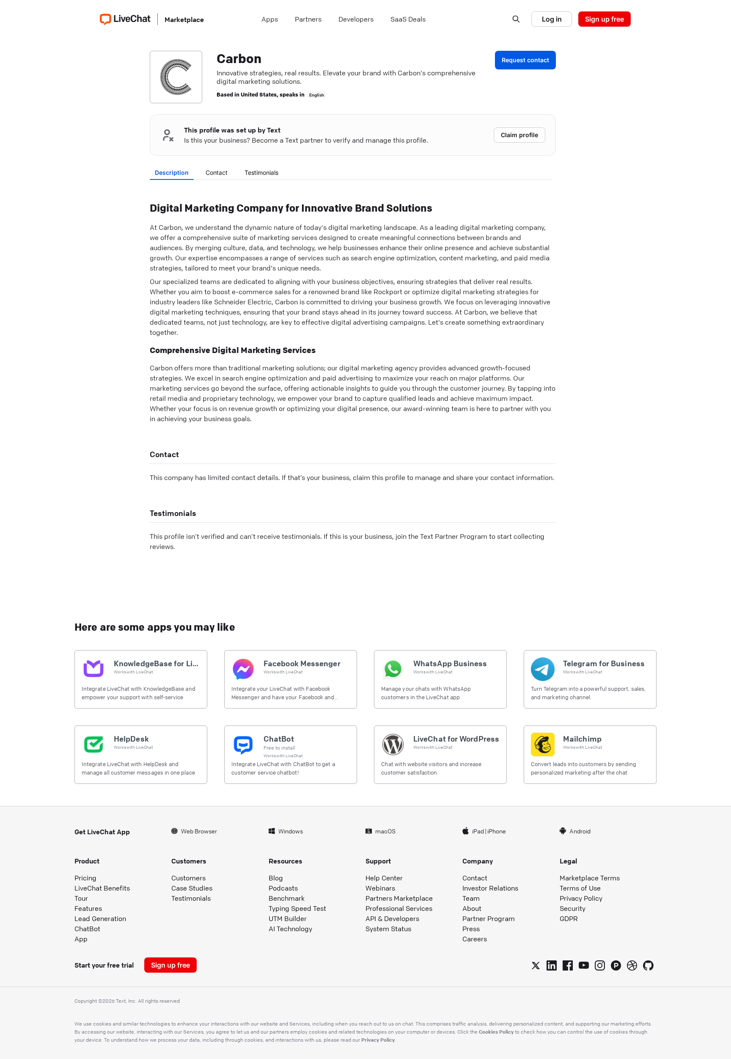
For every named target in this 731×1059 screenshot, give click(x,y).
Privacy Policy (581, 898)
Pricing (85, 878)
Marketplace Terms (590, 878)
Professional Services (399, 908)
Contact (217, 172)
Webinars (380, 888)
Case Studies (191, 888)
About (471, 908)
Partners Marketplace (399, 898)
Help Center (384, 878)
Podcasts (283, 888)
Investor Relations (490, 888)
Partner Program (488, 918)
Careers (474, 939)
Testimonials (261, 172)
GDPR (569, 918)
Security (572, 908)
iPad (478, 831)
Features (88, 908)
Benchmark (287, 898)
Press (471, 928)
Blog (276, 878)
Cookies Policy (496, 1031)
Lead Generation (100, 918)
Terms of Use (580, 888)
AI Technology (290, 928)
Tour (81, 898)
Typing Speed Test (297, 908)
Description (172, 172)
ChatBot (87, 928)
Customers (188, 878)
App (81, 939)
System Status (388, 928)
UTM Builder (288, 918)
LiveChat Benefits (102, 888)
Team (471, 898)
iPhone (496, 831)
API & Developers (392, 918)
